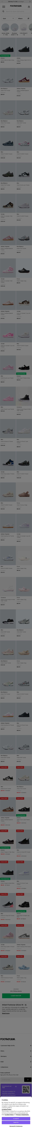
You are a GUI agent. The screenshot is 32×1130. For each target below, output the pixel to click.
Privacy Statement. (22, 1114)
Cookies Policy (6, 1109)
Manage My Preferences (16, 1126)
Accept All (16, 1118)
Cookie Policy (9, 1114)
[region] (16, 1113)
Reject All (16, 1122)
